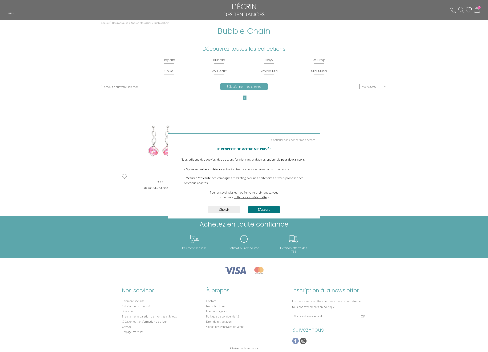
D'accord (264, 209)
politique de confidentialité (250, 197)
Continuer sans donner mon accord (293, 140)
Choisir (224, 209)
